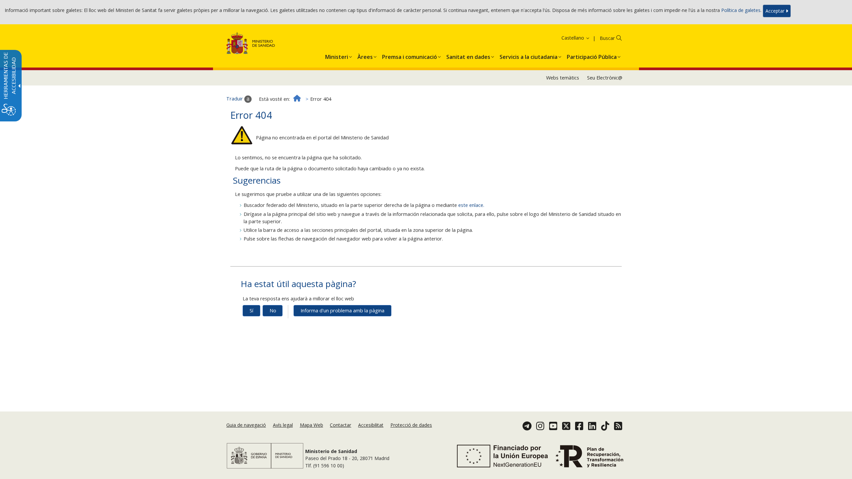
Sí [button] (251, 310)
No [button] (273, 310)
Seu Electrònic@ (604, 78)
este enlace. (471, 205)
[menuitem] (336, 55)
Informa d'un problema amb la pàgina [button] (342, 310)
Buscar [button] (607, 38)
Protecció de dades (411, 425)
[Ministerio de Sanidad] (250, 44)
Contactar (340, 425)
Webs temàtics (562, 78)
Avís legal (283, 425)
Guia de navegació (246, 425)
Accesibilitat (370, 425)
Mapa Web (311, 425)
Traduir (235, 98)
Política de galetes (740, 10)
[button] (567, 37)
